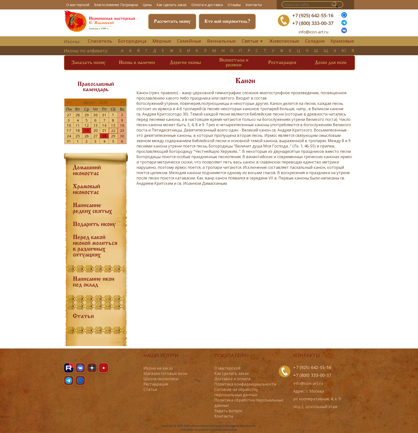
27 (69, 114)
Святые (250, 41)
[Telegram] (69, 380)
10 (69, 125)
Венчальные (221, 41)
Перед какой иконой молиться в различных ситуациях (95, 246)
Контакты (254, 4)
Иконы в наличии (137, 62)
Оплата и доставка (207, 4)
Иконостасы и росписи (233, 63)
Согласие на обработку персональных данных (236, 392)
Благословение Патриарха (116, 4)
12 (86, 125)
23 (122, 130)
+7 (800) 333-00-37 (312, 23)
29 (86, 114)
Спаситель (100, 41)
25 (77, 135)
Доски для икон (330, 62)
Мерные (161, 41)
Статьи (83, 316)
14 (104, 125)
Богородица (132, 41)
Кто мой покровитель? (227, 21)
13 (95, 125)
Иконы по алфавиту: (86, 51)
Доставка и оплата (232, 378)
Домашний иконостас (87, 171)
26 (86, 135)
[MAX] (80, 380)
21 (104, 130)
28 (77, 114)
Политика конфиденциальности (245, 384)
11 (77, 125)
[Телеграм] (344, 24)
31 (104, 114)
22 (113, 130)
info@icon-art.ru (313, 32)
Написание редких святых (92, 208)
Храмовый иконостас (86, 189)
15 (113, 125)
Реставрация (282, 62)
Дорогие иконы (185, 62)
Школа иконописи (160, 378)
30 (95, 114)
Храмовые (342, 41)
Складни (315, 41)
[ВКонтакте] (344, 31)
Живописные (284, 41)
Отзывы (234, 4)
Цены (147, 4)
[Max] (344, 16)
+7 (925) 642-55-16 (312, 15)
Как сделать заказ (172, 4)
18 (77, 130)
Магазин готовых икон (165, 373)
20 (95, 130)
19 (86, 130)
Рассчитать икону (172, 21)
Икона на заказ (158, 368)
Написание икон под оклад (93, 282)
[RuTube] (69, 368)
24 (69, 135)
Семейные (189, 41)
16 (122, 125)
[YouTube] (103, 368)
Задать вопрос (228, 410)
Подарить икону (94, 224)
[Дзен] (92, 368)
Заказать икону (88, 62)
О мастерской (77, 4)
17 (69, 130)
